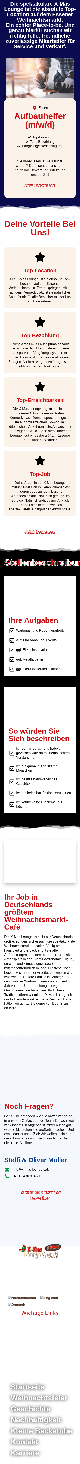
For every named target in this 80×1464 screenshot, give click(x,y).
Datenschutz (40, 1363)
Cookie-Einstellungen (25, 1367)
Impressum (13, 1363)
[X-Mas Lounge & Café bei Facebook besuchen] (29, 1323)
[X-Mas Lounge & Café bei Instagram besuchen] (40, 1323)
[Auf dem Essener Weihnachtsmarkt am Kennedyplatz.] (40, 1251)
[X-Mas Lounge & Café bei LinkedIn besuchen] (47, 1323)
